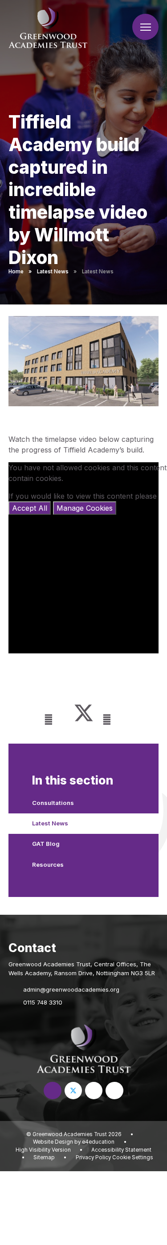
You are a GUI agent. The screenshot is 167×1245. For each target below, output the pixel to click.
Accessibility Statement (121, 1150)
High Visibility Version (43, 1150)
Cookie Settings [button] (132, 1157)
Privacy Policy (93, 1157)
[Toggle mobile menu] (145, 27)
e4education (98, 1142)
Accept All (29, 508)
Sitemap (44, 1157)
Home (16, 271)
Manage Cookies (85, 508)
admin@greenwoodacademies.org (71, 989)
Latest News (53, 271)
